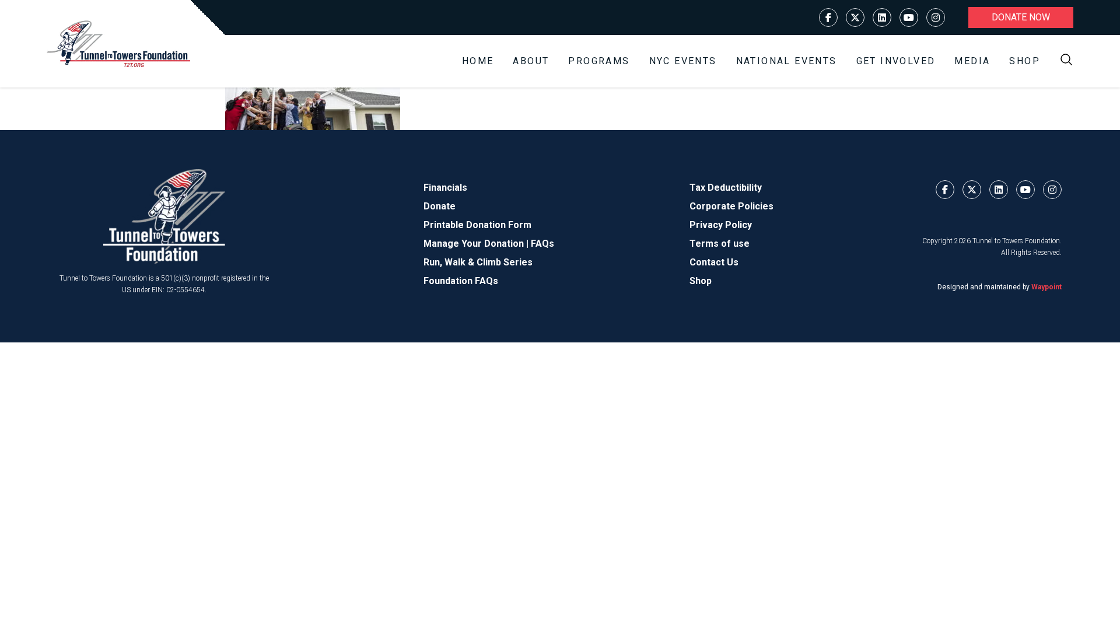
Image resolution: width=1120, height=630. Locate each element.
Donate (440, 206)
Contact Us (714, 262)
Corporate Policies (732, 206)
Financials (445, 187)
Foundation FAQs (461, 280)
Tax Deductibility (726, 187)
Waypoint (1046, 287)
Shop (1024, 60)
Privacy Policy (721, 224)
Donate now (1021, 17)
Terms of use (720, 243)
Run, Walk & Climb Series (478, 262)
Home (478, 60)
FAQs (542, 243)
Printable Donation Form (477, 224)
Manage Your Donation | (477, 243)
